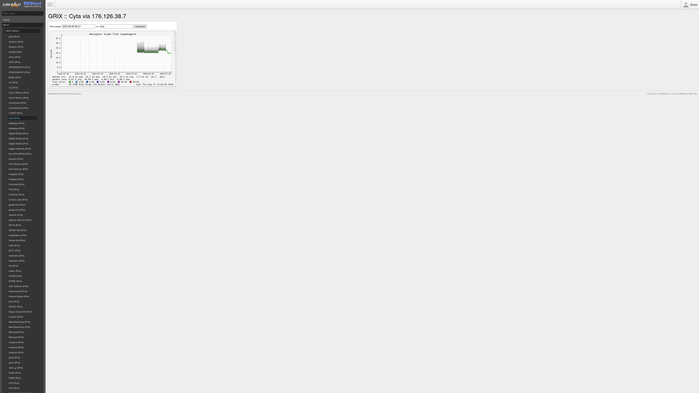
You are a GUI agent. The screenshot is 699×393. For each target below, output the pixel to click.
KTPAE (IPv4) (15, 275)
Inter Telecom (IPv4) (18, 286)
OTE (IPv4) (14, 382)
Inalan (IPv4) (15, 270)
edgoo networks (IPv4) (20, 148)
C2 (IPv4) (13, 82)
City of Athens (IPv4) (19, 92)
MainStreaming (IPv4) (19, 321)
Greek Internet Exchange (70, 93)
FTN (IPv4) (14, 189)
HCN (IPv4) (14, 245)
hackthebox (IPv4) (18, 235)
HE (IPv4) (13, 265)
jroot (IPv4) (14, 301)
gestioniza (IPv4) (17, 204)
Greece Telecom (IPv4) (20, 219)
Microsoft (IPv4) (16, 332)
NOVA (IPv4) (15, 372)
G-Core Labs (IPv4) (18, 199)
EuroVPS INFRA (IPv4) (20, 153)
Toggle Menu (50, 4)
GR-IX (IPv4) (15, 225)
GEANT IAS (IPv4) (18, 230)
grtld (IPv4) (14, 36)
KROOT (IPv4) (16, 306)
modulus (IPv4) (16, 342)
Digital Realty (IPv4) (18, 133)
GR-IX (6, 24)
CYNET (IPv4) (16, 112)
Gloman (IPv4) (16, 214)
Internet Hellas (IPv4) (19, 296)
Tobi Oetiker (680, 93)
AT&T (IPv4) (14, 61)
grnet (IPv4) (14, 357)
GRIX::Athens (12, 30)
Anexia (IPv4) (15, 51)
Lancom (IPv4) (16, 316)
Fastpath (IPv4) (16, 174)
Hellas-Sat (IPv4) (17, 240)
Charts (6, 19)
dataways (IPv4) (17, 123)
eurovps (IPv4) (16, 158)
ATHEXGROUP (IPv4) (19, 67)
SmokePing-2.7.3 (665, 93)
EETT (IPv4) (15, 250)
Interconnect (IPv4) (18, 291)
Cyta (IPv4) (14, 118)
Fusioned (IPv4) (16, 194)
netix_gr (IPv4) (16, 367)
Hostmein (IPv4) (17, 255)
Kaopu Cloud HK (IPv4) (20, 311)
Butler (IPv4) (15, 77)
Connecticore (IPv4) (18, 107)
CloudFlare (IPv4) (17, 102)
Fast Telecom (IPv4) (18, 163)
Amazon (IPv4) (16, 41)
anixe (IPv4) (15, 56)
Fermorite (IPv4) (17, 184)
